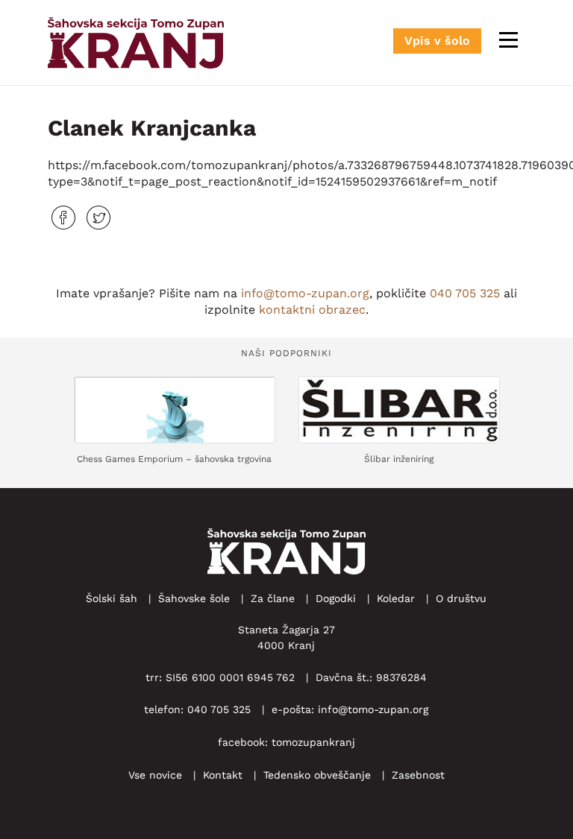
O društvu (461, 598)
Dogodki (336, 598)
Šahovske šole (194, 598)
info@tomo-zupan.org (305, 293)
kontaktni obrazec (312, 310)
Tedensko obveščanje (317, 775)
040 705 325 (465, 293)
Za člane (273, 598)
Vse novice (155, 775)
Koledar (396, 598)
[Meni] (508, 39)
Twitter (98, 217)
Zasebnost (418, 775)
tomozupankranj (313, 742)
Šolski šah (111, 598)
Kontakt (222, 775)
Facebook (63, 217)
